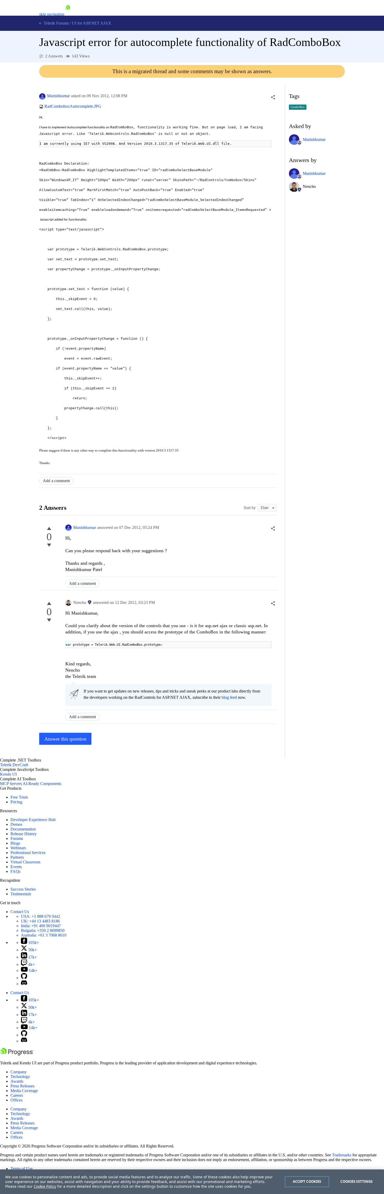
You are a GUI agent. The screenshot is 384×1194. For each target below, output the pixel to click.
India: (41, 926)
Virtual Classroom (25, 862)
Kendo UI (8, 774)
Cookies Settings (356, 1181)
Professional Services (27, 852)
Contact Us (19, 911)
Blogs (15, 843)
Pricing (16, 802)
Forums (16, 838)
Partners (17, 857)
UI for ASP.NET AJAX (91, 23)
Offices (16, 1100)
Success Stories (23, 889)
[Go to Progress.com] (17, 1054)
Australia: (43, 935)
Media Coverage (24, 1090)
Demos (16, 824)
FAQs (15, 871)
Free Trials (19, 797)
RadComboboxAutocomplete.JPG (72, 106)
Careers (16, 1095)
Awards (16, 1081)
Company (18, 1072)
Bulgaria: (43, 930)
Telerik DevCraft (14, 765)
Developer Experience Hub (33, 819)
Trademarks (341, 1155)
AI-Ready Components (42, 783)
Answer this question (65, 739)
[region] (192, 1181)
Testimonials (20, 894)
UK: (40, 921)
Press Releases (22, 1086)
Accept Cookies (307, 1181)
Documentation (23, 829)
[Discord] (24, 984)
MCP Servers (11, 783)
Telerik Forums (56, 23)
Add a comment (56, 480)
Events (16, 866)
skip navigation (51, 14)
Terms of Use (21, 1168)
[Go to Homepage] (67, 14)
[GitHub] (24, 978)
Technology (20, 1076)
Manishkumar (58, 96)
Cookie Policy (45, 1186)
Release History (23, 834)
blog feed (229, 697)
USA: (40, 916)
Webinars (18, 848)
